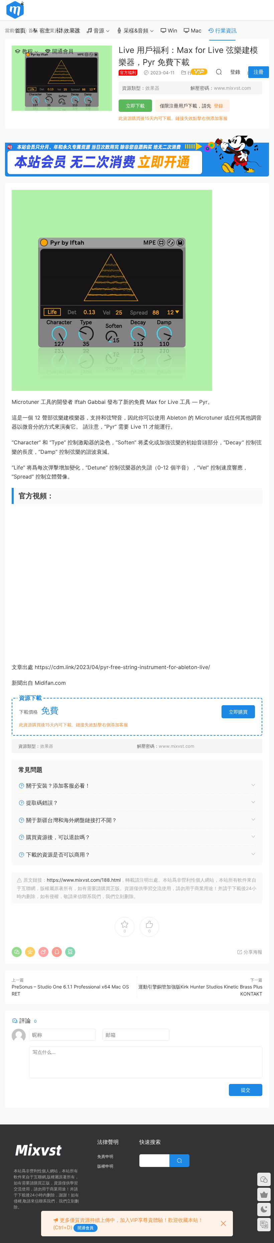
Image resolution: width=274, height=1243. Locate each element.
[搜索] (219, 72)
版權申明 (105, 1166)
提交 (245, 1090)
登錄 (218, 105)
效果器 (71, 30)
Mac (195, 30)
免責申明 (105, 1156)
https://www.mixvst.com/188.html (84, 880)
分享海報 (252, 952)
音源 (98, 30)
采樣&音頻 (135, 30)
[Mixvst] (15, 10)
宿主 (44, 30)
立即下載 (135, 105)
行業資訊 (225, 30)
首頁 (20, 30)
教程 (26, 51)
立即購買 (238, 712)
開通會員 (62, 51)
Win (171, 30)
